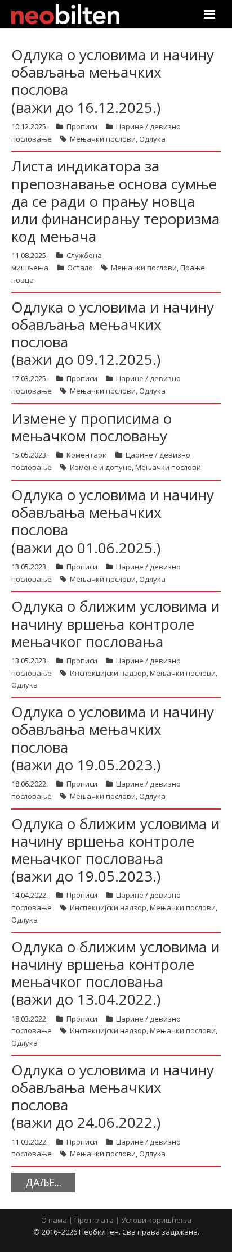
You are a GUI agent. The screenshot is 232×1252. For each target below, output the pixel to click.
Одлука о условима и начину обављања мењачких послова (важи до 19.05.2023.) (112, 738)
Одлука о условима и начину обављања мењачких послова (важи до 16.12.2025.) (112, 80)
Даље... (43, 1182)
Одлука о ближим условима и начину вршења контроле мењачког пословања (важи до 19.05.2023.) (115, 850)
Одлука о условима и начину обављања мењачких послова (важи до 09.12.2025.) (112, 333)
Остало (80, 268)
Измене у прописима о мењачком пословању (91, 427)
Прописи (81, 126)
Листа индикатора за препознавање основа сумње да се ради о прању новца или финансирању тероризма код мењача (115, 201)
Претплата (94, 1220)
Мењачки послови (103, 139)
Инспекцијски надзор (108, 673)
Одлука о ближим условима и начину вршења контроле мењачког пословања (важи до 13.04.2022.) (115, 973)
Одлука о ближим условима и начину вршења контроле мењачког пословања (115, 623)
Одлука (152, 139)
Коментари (86, 455)
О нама (54, 1220)
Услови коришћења (156, 1220)
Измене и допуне (101, 467)
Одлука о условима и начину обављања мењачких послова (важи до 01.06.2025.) (112, 521)
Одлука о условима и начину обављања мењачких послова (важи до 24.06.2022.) (112, 1096)
